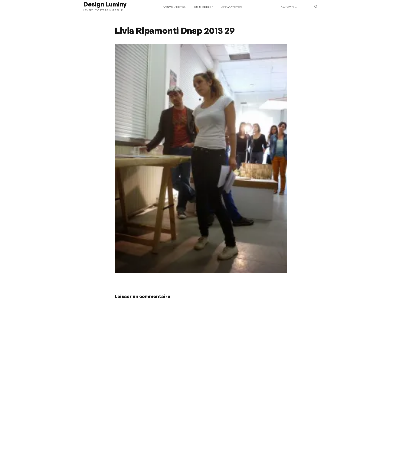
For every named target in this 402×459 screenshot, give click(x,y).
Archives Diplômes (174, 6)
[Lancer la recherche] (316, 7)
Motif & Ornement (231, 6)
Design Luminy (104, 4)
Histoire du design (202, 6)
